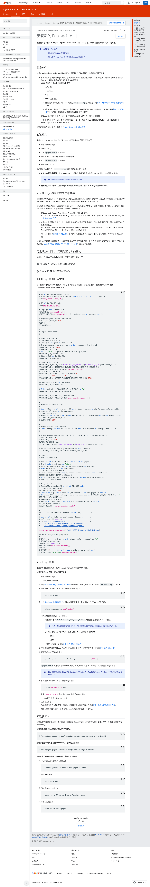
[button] (13, 200)
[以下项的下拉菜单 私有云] (41, 2)
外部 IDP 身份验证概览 (72, 644)
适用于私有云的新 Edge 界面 (104, 705)
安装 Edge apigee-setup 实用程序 (110, 103)
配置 (23, 14)
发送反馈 (120, 36)
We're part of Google (39, 854)
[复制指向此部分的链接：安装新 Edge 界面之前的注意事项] (77, 193)
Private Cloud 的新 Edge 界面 (74, 127)
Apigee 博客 (115, 861)
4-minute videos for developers (121, 857)
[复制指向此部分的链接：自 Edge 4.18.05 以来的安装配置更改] (77, 264)
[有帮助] (120, 30)
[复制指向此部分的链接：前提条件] (49, 67)
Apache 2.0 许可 (100, 835)
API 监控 (49, 3)
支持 (52, 14)
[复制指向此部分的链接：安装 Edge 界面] (56, 562)
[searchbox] (15, 21)
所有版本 (6, 14)
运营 (32, 14)
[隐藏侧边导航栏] (26, 883)
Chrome (69, 873)
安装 (15, 14)
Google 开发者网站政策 (39, 837)
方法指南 (42, 14)
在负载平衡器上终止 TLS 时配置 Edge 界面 (60, 244)
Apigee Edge (23, 3)
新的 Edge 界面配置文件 (53, 602)
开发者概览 (114, 854)
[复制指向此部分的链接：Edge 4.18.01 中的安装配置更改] (72, 271)
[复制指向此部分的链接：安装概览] (49, 134)
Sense (59, 3)
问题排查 (78, 3)
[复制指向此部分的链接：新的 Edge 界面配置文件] (66, 279)
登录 (145, 3)
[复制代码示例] (124, 292)
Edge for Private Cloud (14, 9)
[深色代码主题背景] (121, 292)
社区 (73, 854)
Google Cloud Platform (95, 873)
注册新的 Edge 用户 (48, 218)
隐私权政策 (36, 882)
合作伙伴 (35, 861)
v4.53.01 (32, 9)
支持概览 (74, 857)
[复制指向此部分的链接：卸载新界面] (52, 716)
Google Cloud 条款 (56, 882)
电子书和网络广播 (38, 864)
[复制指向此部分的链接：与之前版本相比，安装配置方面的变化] (83, 251)
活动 (33, 857)
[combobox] (113, 3)
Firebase (80, 873)
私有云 (35, 3)
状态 (73, 861)
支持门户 (74, 864)
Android (59, 873)
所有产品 (110, 873)
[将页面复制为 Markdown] (71, 36)
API (68, 3)
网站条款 (45, 882)
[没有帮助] (123, 30)
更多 (87, 3)
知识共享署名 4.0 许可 (66, 835)
